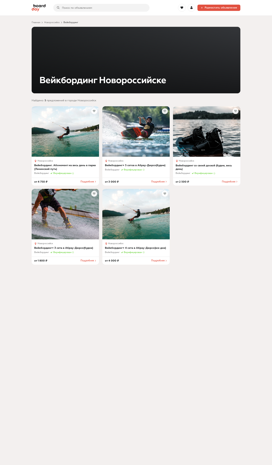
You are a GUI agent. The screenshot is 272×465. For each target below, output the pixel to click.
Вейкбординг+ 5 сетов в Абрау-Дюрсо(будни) (135, 165)
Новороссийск (52, 22)
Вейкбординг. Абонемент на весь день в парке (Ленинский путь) (65, 167)
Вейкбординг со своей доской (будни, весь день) (204, 167)
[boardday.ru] (39, 7)
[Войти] (191, 8)
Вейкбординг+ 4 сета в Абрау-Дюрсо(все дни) (135, 248)
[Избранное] (182, 8)
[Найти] (58, 8)
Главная (36, 22)
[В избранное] (94, 111)
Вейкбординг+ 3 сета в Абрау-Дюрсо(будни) (63, 248)
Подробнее (87, 181)
